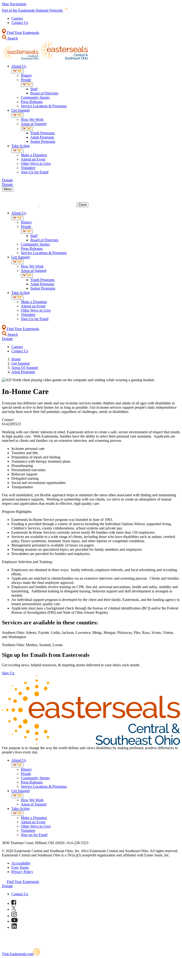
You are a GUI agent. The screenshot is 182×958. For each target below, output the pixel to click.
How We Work (32, 119)
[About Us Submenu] (17, 70)
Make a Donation (34, 155)
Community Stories (35, 97)
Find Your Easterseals (22, 33)
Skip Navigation (14, 4)
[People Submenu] (27, 84)
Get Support (20, 110)
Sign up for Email (34, 835)
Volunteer (28, 168)
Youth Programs (42, 133)
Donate (7, 886)
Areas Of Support (24, 368)
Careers (17, 18)
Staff (33, 89)
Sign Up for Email (34, 172)
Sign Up (8, 673)
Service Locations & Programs (44, 106)
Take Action (20, 146)
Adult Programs (42, 137)
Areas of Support (33, 124)
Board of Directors (44, 93)
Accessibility (21, 863)
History (26, 75)
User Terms (20, 867)
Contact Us (19, 23)
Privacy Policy (22, 872)
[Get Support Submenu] (17, 114)
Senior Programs (42, 141)
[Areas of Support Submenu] (27, 128)
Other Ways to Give (36, 163)
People (26, 80)
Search (12, 38)
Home (16, 359)
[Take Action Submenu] (17, 150)
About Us (18, 66)
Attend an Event (33, 159)
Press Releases (32, 102)
